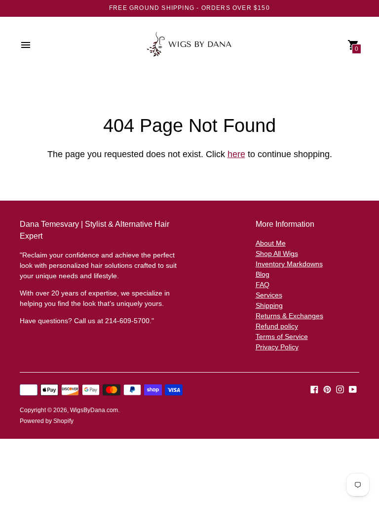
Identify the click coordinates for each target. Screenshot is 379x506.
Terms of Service (282, 336)
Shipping (269, 305)
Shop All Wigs (277, 253)
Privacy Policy (277, 347)
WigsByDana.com (94, 410)
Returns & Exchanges (289, 316)
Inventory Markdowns (289, 264)
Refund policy (277, 326)
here (236, 154)
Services (269, 295)
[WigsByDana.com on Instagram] (340, 388)
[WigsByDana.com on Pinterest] (327, 388)
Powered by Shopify (47, 421)
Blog (262, 274)
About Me (271, 243)
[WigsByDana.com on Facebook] (314, 388)
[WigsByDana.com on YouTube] (353, 388)
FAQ (262, 285)
